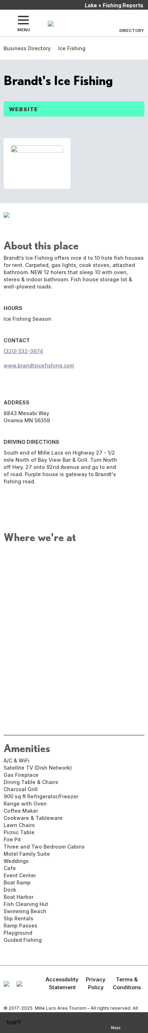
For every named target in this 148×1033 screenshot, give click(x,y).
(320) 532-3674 (23, 351)
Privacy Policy (96, 983)
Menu (23, 29)
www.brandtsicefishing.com (39, 365)
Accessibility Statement (62, 983)
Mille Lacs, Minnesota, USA (23, 1023)
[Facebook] (8, 380)
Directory (131, 30)
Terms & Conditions (127, 983)
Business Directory (27, 48)
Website (23, 109)
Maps (115, 1026)
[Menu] (23, 20)
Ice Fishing (71, 48)
